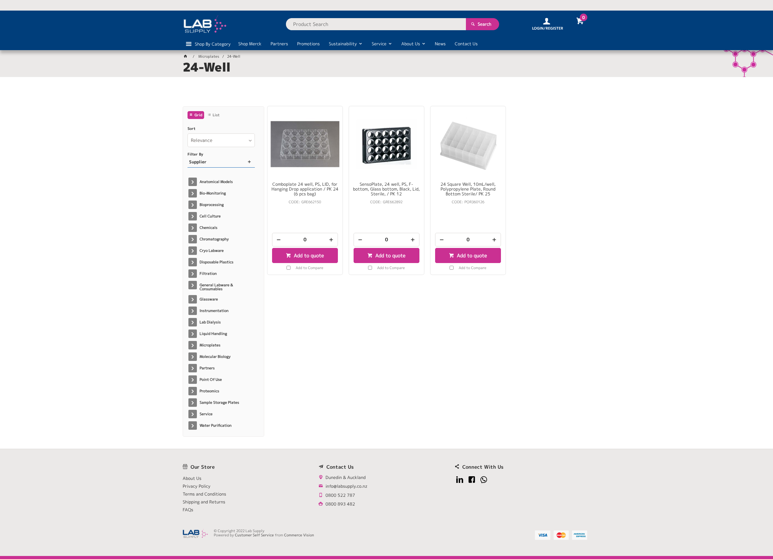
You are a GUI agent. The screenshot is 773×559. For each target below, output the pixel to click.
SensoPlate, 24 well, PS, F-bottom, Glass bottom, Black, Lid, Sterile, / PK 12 (386, 189)
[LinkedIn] (459, 479)
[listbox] (221, 140)
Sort (191, 129)
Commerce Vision (299, 535)
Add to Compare (309, 267)
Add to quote (308, 255)
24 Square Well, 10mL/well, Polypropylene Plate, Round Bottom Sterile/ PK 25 (468, 189)
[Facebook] (472, 479)
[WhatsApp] (484, 479)
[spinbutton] (305, 239)
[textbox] (376, 24)
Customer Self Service (254, 535)
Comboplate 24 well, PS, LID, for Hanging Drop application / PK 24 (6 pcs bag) (304, 189)
